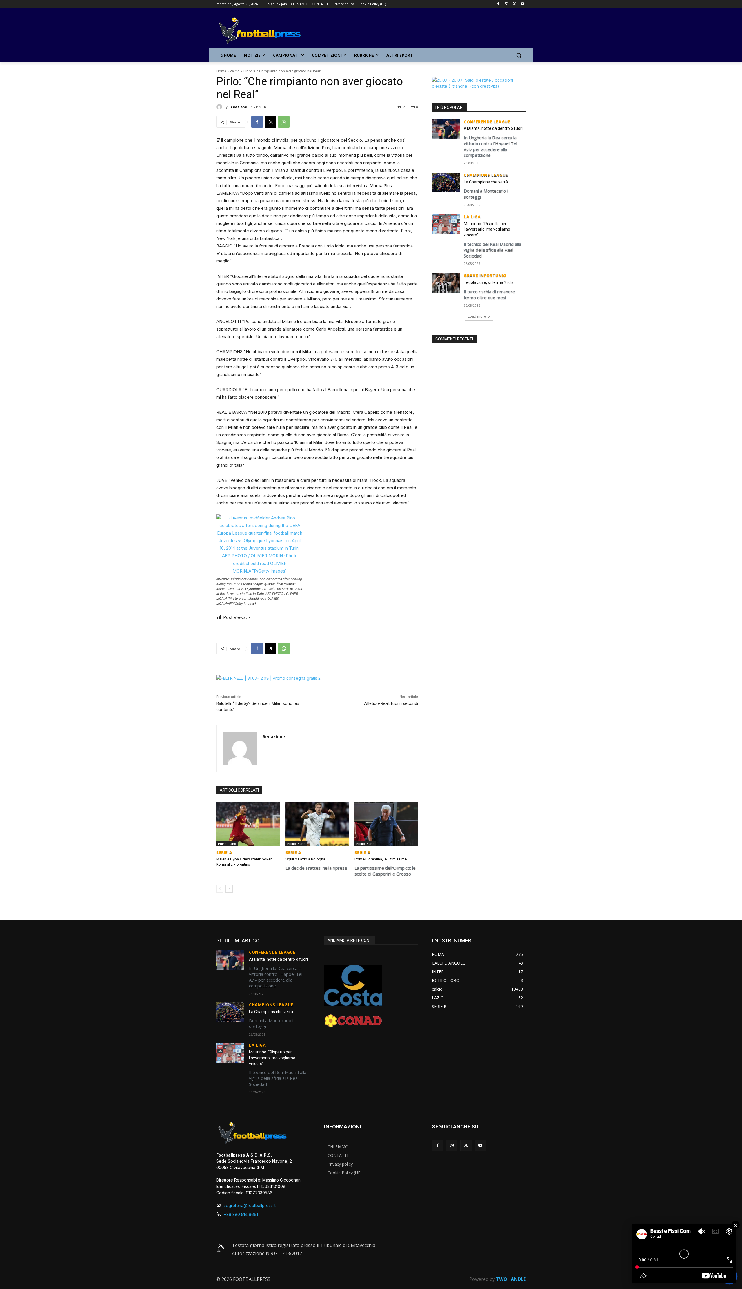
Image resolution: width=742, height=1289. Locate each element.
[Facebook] (498, 4)
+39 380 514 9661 (241, 1214)
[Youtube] (522, 4)
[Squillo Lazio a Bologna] (317, 824)
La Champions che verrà (486, 182)
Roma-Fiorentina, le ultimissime (380, 859)
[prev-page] (219, 889)
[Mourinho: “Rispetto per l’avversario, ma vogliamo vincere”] (446, 224)
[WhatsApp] (284, 122)
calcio (235, 71)
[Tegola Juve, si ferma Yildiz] (446, 283)
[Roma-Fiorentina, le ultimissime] (386, 824)
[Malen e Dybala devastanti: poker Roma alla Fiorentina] (248, 824)
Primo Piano (227, 844)
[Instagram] (506, 4)
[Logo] (262, 31)
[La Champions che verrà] (446, 182)
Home (221, 71)
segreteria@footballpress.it (250, 1205)
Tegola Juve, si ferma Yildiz (489, 282)
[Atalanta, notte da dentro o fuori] (446, 129)
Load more (477, 316)
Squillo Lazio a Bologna (305, 859)
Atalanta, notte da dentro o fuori (493, 128)
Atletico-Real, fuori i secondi (391, 703)
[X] (514, 4)
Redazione (237, 107)
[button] (519, 55)
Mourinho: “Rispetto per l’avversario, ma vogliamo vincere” (487, 229)
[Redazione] (220, 107)
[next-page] (229, 889)
